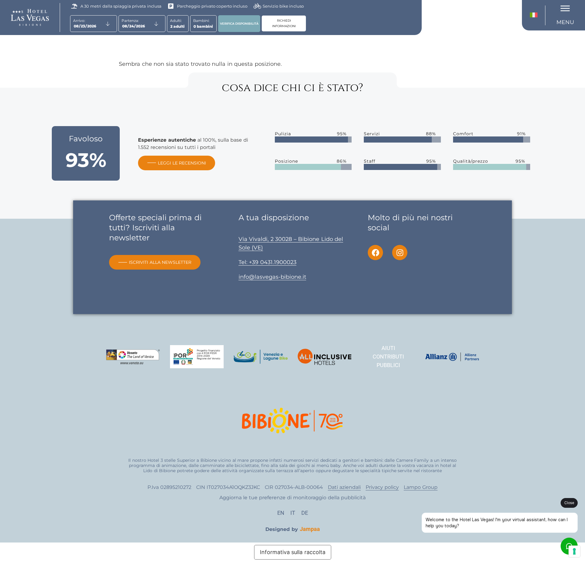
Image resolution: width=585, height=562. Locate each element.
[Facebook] (375, 252)
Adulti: (176, 20)
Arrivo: (79, 20)
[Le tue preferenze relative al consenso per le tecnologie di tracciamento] (574, 551)
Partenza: (130, 20)
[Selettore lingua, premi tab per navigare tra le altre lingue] (535, 15)
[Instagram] (399, 252)
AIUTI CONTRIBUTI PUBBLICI (388, 356)
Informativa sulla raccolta (292, 552)
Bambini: (201, 20)
